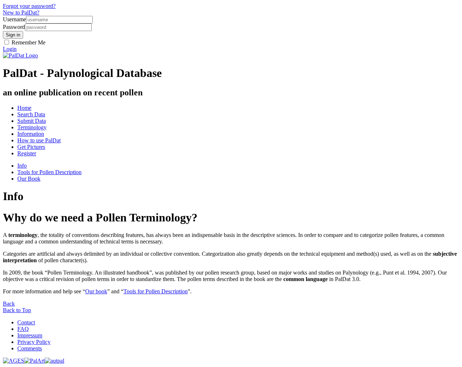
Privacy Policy (34, 342)
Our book (96, 291)
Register (26, 153)
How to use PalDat (39, 140)
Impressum (29, 335)
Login (10, 49)
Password (14, 27)
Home (24, 108)
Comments (29, 348)
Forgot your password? (29, 6)
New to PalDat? (21, 12)
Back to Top (17, 310)
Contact (26, 322)
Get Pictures (31, 147)
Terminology (32, 127)
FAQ (23, 329)
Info (22, 166)
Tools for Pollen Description (49, 172)
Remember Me (27, 42)
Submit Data (31, 121)
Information (30, 134)
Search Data (31, 114)
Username (14, 19)
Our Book (28, 179)
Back (9, 304)
